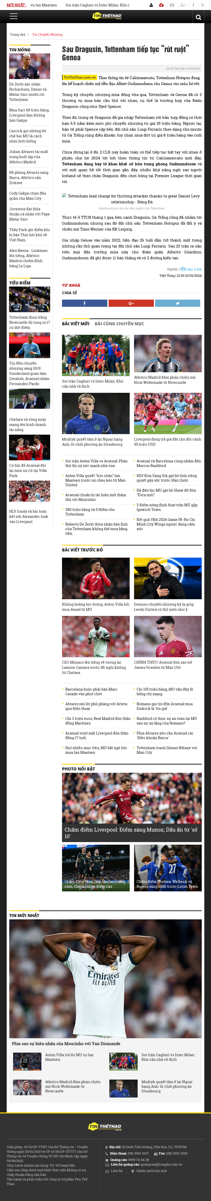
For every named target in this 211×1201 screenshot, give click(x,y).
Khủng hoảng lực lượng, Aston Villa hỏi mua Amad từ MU (95, 607)
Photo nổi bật (78, 769)
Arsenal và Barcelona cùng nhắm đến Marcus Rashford (169, 463)
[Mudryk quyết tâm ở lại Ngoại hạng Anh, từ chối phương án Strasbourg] (96, 413)
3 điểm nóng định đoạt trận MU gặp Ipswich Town (167, 507)
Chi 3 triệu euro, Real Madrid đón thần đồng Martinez (97, 721)
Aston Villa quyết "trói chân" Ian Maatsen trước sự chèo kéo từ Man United (95, 480)
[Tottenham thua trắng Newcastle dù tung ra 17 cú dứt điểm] (29, 299)
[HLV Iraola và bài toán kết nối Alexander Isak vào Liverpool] (29, 493)
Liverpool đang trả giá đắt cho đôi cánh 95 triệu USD (167, 442)
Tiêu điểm (19, 283)
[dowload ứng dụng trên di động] (161, 5)
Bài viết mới (76, 324)
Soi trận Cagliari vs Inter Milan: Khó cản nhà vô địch (95, 5)
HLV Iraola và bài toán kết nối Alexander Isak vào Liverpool (28, 516)
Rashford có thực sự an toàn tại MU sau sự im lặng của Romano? (167, 721)
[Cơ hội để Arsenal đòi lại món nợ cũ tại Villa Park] (29, 447)
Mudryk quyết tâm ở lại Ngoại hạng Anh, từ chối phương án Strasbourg (92, 442)
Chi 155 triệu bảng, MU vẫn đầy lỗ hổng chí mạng (165, 691)
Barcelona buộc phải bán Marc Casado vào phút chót (91, 691)
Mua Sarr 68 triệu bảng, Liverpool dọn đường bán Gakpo (29, 115)
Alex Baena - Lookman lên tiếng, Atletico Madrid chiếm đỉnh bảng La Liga (28, 258)
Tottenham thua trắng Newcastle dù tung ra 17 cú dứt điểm (29, 322)
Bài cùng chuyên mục (119, 324)
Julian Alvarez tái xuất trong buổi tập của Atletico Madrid (28, 156)
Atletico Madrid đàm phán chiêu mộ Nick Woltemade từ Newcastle (165, 380)
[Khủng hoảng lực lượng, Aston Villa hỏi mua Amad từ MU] (96, 578)
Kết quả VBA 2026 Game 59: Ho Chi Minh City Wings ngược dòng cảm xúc (166, 524)
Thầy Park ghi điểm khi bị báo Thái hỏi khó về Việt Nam (29, 234)
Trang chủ (17, 34)
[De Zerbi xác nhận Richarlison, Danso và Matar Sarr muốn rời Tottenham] (29, 66)
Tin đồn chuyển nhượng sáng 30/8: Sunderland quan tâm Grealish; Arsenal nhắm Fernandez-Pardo (29, 373)
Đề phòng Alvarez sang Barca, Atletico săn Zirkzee (28, 177)
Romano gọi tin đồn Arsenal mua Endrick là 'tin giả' (165, 706)
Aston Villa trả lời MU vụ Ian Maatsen (69, 1057)
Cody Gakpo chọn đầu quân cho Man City (27, 196)
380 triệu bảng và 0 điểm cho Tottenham (90, 512)
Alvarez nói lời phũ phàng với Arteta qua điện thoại (96, 706)
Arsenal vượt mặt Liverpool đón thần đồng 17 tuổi (96, 735)
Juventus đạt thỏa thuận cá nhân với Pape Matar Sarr (29, 214)
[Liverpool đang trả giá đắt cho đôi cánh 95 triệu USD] (168, 413)
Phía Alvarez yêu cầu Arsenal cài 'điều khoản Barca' (165, 735)
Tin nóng (20, 50)
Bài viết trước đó (82, 550)
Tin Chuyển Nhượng (47, 34)
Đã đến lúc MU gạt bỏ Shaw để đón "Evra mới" (166, 492)
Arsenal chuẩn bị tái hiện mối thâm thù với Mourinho (95, 497)
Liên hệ (116, 1170)
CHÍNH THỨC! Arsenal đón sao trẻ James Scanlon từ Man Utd (163, 665)
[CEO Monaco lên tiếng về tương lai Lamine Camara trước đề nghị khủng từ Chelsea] (96, 636)
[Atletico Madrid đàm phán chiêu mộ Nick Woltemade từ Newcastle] (168, 353)
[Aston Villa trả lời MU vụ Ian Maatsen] (27, 1062)
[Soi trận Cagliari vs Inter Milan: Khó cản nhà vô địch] (96, 355)
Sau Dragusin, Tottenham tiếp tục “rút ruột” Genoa (125, 53)
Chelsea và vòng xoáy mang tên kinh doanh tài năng (27, 424)
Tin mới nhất (24, 915)
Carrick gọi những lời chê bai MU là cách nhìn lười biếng (27, 136)
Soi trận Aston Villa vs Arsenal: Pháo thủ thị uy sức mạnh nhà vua (96, 463)
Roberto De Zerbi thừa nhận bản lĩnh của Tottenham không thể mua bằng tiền (96, 529)
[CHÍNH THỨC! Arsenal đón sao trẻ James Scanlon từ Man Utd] (168, 636)
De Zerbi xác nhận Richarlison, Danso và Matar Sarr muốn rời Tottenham (28, 92)
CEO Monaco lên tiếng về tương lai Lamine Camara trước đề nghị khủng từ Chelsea (94, 667)
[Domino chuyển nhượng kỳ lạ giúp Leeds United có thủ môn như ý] (168, 578)
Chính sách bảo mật (151, 1170)
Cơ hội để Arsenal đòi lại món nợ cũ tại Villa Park (28, 470)
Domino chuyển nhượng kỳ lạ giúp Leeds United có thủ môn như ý (164, 607)
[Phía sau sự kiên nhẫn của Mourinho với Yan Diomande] (105, 978)
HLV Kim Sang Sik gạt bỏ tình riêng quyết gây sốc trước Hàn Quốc (167, 478)
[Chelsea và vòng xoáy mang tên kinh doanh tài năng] (29, 401)
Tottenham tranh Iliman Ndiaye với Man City (167, 750)
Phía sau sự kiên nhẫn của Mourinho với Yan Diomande (66, 1043)
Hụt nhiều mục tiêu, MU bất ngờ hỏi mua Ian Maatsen (96, 750)
